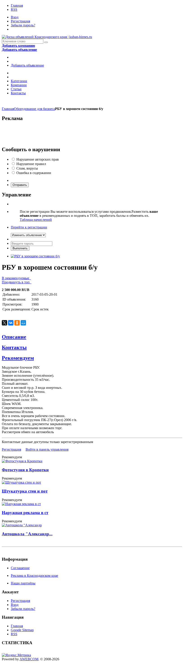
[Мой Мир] (23, 322)
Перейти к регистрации (29, 227)
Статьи (16, 89)
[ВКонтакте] (10, 322)
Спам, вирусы (27, 168)
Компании (19, 85)
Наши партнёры (23, 583)
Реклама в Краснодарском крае (34, 575)
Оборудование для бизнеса (34, 109)
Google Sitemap (22, 630)
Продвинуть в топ (16, 282)
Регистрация (20, 21)
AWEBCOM (29, 659)
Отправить (20, 185)
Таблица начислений (36, 220)
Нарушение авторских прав (37, 159)
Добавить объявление (27, 65)
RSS (14, 9)
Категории (19, 81)
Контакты (18, 93)
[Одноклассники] (17, 322)
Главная (17, 5)
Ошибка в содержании (33, 173)
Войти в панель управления (47, 449)
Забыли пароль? (23, 25)
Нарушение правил (31, 164)
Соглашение (20, 568)
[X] (4, 322)
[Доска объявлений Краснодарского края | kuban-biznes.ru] (47, 37)
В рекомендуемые (16, 278)
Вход (14, 17)
